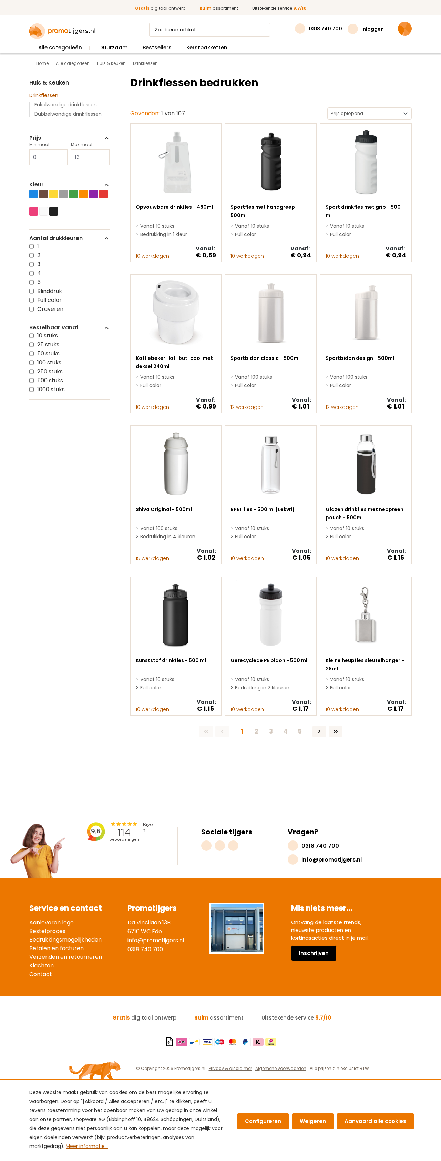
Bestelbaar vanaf (54, 327)
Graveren (50, 309)
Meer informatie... (87, 1146)
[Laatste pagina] (335, 731)
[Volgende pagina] (319, 731)
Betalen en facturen (56, 948)
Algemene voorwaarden (280, 1068)
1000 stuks (51, 389)
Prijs (35, 138)
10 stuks (47, 336)
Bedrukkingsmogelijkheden (65, 940)
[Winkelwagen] (405, 29)
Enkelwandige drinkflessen (65, 104)
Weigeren (313, 1121)
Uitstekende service (279, 8)
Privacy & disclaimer (230, 1068)
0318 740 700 (145, 949)
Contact (40, 974)
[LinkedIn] (233, 845)
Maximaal (81, 144)
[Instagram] (206, 845)
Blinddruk (49, 291)
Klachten (41, 966)
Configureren (263, 1121)
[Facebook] (220, 845)
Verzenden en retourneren (65, 957)
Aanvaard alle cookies (375, 1121)
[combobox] (203, 30)
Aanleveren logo (51, 922)
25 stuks (48, 344)
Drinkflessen (43, 95)
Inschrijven (314, 953)
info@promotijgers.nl (155, 940)
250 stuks (50, 371)
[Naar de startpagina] (62, 31)
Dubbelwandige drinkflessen (68, 113)
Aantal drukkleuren (56, 238)
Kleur (36, 184)
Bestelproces (47, 931)
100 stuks (49, 362)
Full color (49, 300)
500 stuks (50, 380)
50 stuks (48, 353)
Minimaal (39, 144)
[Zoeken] (263, 30)
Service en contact (65, 908)
